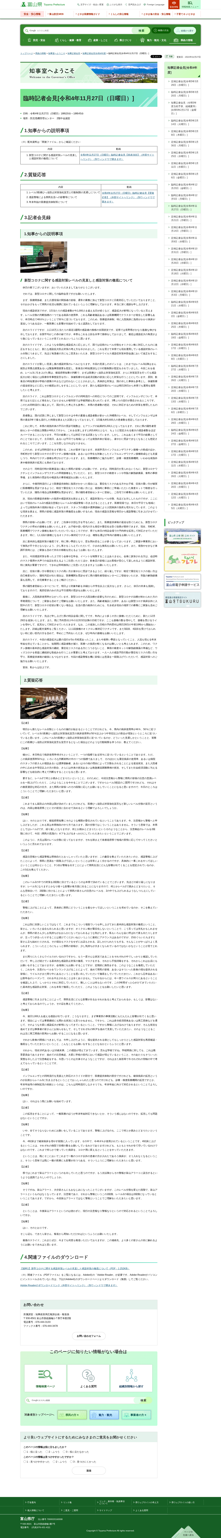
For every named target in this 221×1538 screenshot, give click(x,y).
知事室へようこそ (56, 53)
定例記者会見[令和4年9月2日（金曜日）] (184, 314)
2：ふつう (54, 1452)
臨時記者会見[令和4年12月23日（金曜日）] (184, 186)
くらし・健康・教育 (70, 40)
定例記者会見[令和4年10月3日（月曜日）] (184, 293)
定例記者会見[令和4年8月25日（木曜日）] (184, 325)
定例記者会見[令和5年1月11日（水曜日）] (184, 165)
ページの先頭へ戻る (186, 1531)
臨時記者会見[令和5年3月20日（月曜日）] (184, 94)
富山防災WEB (56, 14)
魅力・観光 (105, 1414)
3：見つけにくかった (84, 1461)
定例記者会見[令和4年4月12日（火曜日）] (184, 496)
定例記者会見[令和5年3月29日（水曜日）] (184, 83)
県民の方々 (72, 1414)
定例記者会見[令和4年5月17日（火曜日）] (184, 453)
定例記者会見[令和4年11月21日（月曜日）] (184, 218)
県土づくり (126, 40)
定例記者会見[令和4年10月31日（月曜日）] (184, 250)
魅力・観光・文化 (156, 40)
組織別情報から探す (131, 1386)
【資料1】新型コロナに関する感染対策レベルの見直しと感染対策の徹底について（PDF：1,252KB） (75, 1268)
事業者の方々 (138, 1414)
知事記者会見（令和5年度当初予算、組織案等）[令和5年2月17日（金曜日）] (184, 108)
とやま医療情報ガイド (88, 14)
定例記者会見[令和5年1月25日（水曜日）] (184, 154)
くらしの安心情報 (119, 14)
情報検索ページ (45, 1386)
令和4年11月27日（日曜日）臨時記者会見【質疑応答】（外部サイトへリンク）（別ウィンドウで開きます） (128, 197)
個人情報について (35, 1510)
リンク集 (67, 1502)
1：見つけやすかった (38, 1461)
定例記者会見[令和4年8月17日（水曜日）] (184, 346)
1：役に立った (34, 1452)
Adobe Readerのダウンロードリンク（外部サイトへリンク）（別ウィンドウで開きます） (69, 1285)
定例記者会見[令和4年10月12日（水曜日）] (184, 282)
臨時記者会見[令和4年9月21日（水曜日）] (184, 304)
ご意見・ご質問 (70, 1510)
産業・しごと (100, 40)
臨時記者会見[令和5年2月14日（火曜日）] (184, 122)
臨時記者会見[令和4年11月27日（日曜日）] (184, 208)
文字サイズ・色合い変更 (92, 4)
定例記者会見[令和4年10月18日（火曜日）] (184, 272)
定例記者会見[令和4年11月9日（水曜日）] (184, 240)
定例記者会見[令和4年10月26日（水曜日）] (184, 261)
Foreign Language (155, 4)
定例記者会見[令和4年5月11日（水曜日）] (184, 464)
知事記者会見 (74, 53)
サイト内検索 (27, 30)
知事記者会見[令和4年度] (94, 53)
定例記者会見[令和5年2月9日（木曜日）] (184, 133)
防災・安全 (39, 40)
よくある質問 (88, 1386)
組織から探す (187, 30)
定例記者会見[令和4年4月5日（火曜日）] (184, 506)
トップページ (26, 53)
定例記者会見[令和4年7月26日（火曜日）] (184, 378)
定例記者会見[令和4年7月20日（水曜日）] (184, 389)
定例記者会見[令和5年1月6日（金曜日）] (184, 176)
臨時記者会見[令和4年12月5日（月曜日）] (184, 197)
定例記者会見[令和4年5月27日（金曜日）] (184, 442)
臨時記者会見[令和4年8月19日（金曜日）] (184, 336)
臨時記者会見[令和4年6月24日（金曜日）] (184, 432)
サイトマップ (105, 1510)
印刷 (171, 56)
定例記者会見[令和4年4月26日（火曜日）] (184, 474)
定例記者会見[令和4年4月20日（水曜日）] (184, 485)
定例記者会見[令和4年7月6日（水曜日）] (184, 410)
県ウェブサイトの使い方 (183, 1502)
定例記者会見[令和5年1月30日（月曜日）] (184, 144)
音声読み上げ (134, 4)
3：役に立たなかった (77, 1452)
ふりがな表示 (116, 4)
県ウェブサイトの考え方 (147, 1502)
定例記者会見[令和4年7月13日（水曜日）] (184, 400)
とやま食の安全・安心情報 (156, 14)
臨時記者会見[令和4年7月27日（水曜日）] (184, 368)
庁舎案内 (31, 1502)
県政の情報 (187, 40)
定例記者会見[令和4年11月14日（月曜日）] (184, 229)
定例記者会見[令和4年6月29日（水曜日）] (184, 421)
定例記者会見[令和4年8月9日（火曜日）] (184, 357)
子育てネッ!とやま (185, 14)
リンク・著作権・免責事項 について (112, 1502)
